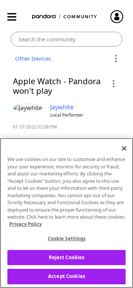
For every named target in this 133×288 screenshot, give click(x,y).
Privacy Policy (25, 224)
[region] (66, 213)
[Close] (124, 148)
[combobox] (67, 39)
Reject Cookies (67, 257)
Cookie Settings (67, 238)
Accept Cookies (66, 276)
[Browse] (15, 16)
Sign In (120, 16)
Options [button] (115, 59)
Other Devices (32, 58)
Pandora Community (64, 17)
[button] (113, 83)
